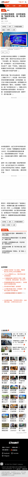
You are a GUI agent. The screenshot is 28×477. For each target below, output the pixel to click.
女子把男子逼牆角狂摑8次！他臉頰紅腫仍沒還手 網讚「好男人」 (5, 391)
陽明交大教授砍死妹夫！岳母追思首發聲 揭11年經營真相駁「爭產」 (13, 420)
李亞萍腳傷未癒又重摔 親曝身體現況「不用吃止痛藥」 (14, 234)
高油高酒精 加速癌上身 (5, 382)
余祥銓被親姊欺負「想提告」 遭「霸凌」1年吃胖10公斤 (14, 252)
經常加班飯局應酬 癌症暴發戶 (13, 372)
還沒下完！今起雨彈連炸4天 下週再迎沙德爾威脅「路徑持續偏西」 (22, 429)
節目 (8, 30)
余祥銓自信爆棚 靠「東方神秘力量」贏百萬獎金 (14, 247)
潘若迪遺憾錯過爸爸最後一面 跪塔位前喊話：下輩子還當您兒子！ (5, 363)
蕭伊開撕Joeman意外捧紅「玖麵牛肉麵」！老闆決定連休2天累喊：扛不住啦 (14, 429)
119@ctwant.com (16, 302)
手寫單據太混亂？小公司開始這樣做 (22, 363)
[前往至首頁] (5, 2)
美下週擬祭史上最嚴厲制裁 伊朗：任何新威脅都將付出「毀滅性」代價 (14, 382)
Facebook (6, 453)
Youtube (15, 453)
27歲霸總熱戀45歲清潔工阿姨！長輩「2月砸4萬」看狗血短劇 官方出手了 (15, 279)
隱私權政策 (6, 473)
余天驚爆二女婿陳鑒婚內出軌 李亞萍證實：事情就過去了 (13, 243)
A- (7, 52)
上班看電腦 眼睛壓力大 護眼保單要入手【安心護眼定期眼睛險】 (13, 293)
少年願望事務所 (18, 26)
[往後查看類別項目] (24, 5)
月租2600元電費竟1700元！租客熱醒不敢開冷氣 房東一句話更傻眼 (22, 391)
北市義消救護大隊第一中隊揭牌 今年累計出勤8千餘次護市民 (15, 289)
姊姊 (3, 30)
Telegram (6, 455)
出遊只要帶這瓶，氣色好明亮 (22, 420)
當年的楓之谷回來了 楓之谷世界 (13, 391)
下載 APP (21, 2)
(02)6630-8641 (18, 300)
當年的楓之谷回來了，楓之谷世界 (13, 410)
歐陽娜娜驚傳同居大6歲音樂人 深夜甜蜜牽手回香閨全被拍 (15, 283)
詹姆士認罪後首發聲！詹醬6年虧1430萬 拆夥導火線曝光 (13, 363)
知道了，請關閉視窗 (22, 469)
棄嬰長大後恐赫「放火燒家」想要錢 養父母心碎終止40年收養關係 (15, 270)
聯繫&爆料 (15, 447)
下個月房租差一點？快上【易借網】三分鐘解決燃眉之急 (22, 382)
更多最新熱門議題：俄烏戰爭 (12, 286)
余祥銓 (4, 26)
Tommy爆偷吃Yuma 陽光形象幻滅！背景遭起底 (15, 275)
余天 (10, 26)
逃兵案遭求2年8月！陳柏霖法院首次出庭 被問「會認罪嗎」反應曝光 (22, 410)
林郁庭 (6, 21)
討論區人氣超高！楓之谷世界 (22, 401)
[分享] (1, 464)
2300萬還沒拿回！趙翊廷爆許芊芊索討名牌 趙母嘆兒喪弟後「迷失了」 (5, 410)
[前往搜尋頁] (25, 2)
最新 (8, 5)
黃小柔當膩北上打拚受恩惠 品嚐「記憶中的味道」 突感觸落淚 (5, 401)
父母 (13, 30)
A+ (3, 52)
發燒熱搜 (14, 450)
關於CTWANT (6, 447)
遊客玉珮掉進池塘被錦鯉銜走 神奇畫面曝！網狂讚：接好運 (5, 429)
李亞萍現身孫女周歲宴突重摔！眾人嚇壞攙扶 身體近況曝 (14, 238)
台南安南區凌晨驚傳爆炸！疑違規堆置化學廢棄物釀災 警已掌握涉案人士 (14, 401)
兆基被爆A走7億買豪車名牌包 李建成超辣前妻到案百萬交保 (5, 372)
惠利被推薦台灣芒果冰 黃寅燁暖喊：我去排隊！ (22, 372)
